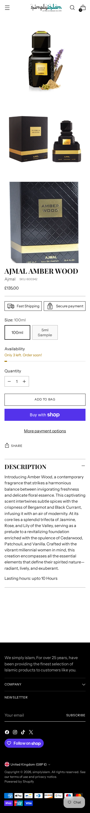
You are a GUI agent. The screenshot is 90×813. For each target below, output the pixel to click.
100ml (17, 332)
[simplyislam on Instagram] (15, 733)
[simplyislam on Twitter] (31, 733)
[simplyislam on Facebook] (7, 733)
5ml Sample (45, 332)
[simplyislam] (45, 8)
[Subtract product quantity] (9, 381)
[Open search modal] (72, 8)
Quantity (12, 370)
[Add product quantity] (24, 381)
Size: (15, 319)
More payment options (45, 430)
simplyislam (41, 772)
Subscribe (76, 715)
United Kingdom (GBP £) (28, 764)
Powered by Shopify (19, 781)
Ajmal (10, 278)
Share (16, 446)
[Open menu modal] (7, 8)
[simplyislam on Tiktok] (23, 733)
